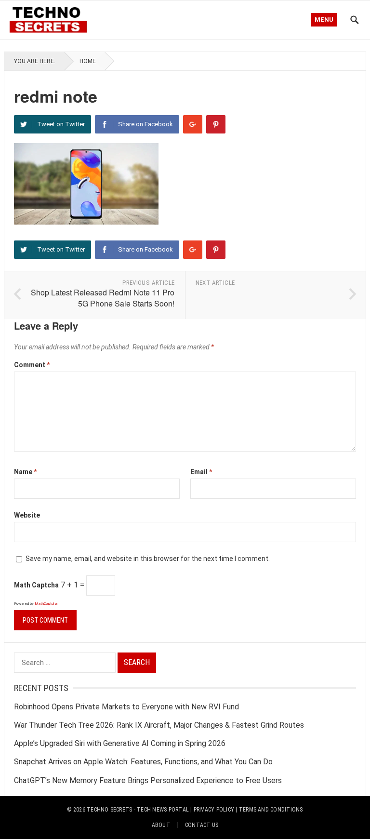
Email (201, 472)
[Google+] (192, 124)
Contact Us (201, 825)
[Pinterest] (215, 124)
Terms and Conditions (271, 809)
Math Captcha (36, 585)
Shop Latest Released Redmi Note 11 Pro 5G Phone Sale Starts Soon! (102, 298)
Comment (32, 365)
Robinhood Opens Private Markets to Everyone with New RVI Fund (126, 706)
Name (25, 472)
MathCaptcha (46, 603)
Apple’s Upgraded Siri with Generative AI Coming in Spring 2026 (119, 743)
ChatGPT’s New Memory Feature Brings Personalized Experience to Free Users (148, 780)
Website (27, 515)
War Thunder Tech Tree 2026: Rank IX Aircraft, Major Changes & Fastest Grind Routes (159, 725)
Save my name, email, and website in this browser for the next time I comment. (148, 558)
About (161, 825)
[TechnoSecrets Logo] (51, 18)
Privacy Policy (214, 809)
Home (87, 61)
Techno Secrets (109, 809)
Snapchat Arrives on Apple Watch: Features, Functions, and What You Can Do (143, 761)
